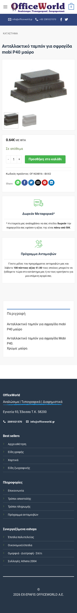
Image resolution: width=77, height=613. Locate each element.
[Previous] (10, 87)
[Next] (66, 87)
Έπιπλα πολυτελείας (21, 537)
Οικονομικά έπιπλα (20, 545)
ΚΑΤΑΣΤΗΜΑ (10, 33)
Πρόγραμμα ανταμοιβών (23, 514)
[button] (5, 7)
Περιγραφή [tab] (16, 313)
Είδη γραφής (16, 452)
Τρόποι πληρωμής (19, 506)
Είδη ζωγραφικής (19, 468)
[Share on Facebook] (25, 183)
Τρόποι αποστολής (19, 498)
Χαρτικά (13, 460)
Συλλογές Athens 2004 (22, 561)
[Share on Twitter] (31, 183)
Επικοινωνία (16, 490)
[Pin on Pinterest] (45, 183)
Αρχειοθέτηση (17, 444)
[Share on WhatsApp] (18, 183)
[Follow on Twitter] (66, 19)
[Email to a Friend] (38, 183)
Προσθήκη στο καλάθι (45, 159)
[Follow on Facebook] (61, 19)
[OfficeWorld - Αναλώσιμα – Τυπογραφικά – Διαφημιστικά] (38, 7)
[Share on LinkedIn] (51, 183)
